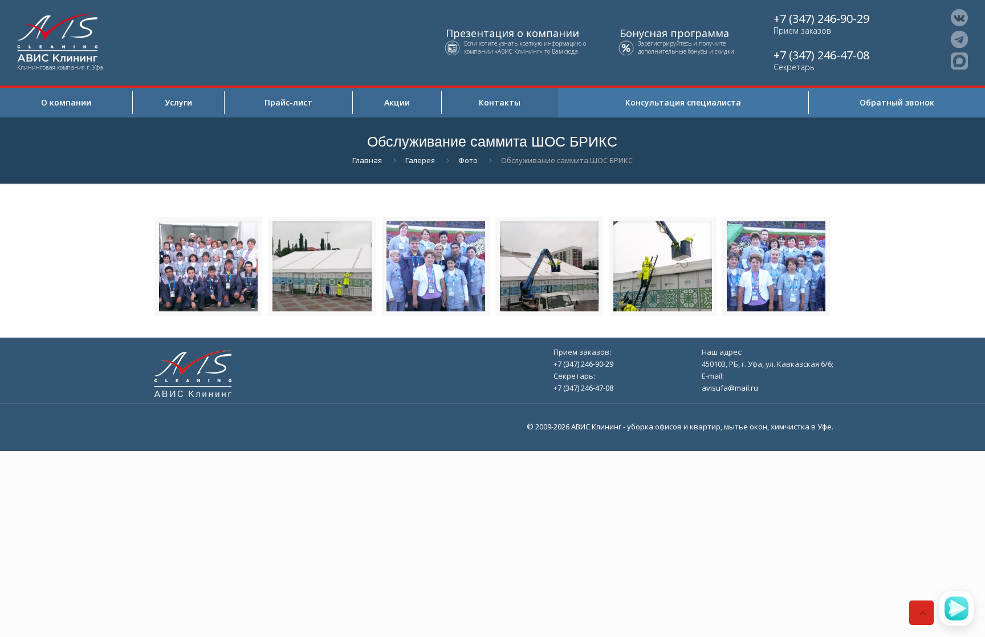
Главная (367, 160)
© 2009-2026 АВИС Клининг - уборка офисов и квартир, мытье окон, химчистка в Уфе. (680, 426)
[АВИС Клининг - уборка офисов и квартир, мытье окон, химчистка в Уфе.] (98, 36)
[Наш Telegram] (959, 39)
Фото (468, 160)
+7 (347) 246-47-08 (821, 55)
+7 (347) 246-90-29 (821, 19)
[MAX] (959, 61)
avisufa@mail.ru (730, 388)
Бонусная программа (674, 33)
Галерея (420, 160)
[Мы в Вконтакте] (959, 17)
